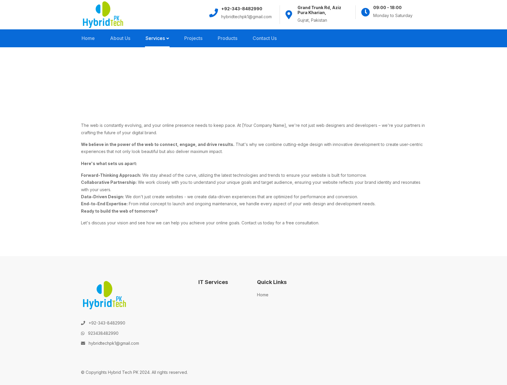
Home (262, 294)
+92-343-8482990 (107, 322)
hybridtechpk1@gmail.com (114, 343)
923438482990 (103, 333)
